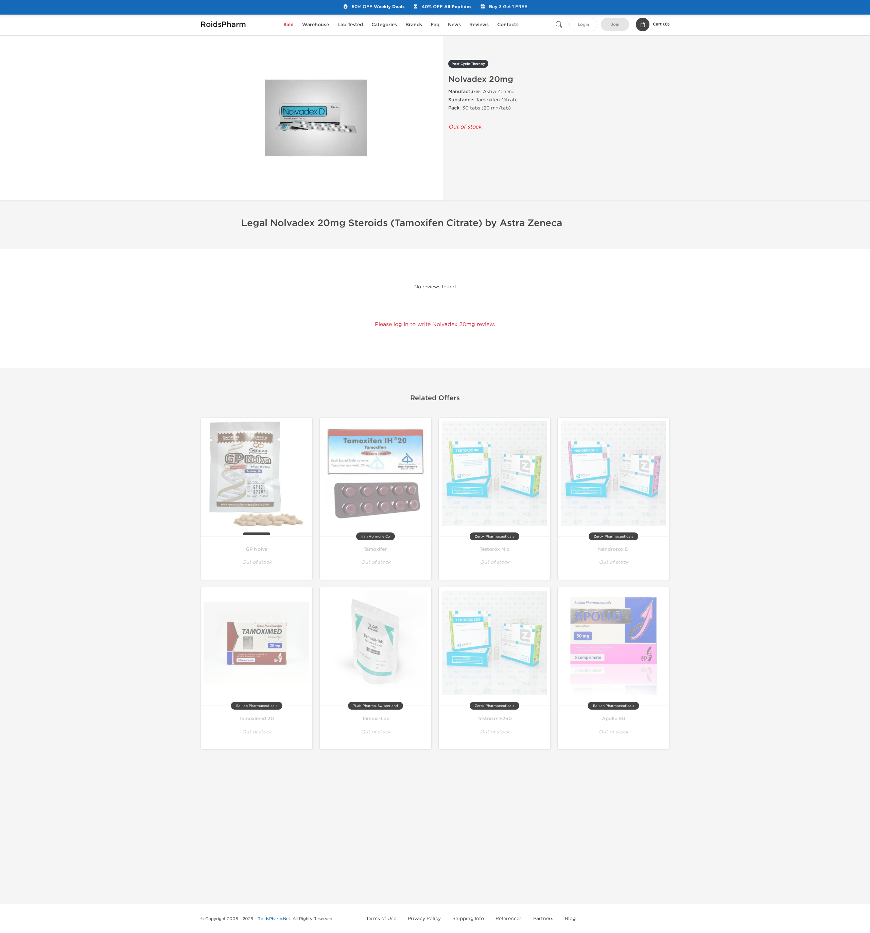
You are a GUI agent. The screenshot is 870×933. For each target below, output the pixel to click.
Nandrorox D (613, 549)
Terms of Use (381, 918)
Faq (435, 25)
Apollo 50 (613, 719)
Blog (570, 918)
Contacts (508, 25)
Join (615, 24)
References (508, 918)
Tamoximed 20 (256, 719)
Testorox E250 (494, 719)
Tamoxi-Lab (375, 719)
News (454, 25)
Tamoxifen (376, 549)
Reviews (479, 25)
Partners (543, 918)
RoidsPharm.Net (274, 918)
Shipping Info (468, 918)
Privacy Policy (424, 918)
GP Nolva (256, 549)
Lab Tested (350, 25)
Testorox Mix (494, 549)
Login (583, 24)
